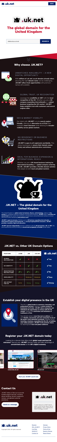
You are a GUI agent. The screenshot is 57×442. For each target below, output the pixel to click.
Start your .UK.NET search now (28, 377)
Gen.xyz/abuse (37, 407)
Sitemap (45, 425)
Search (45, 41)
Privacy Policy (47, 427)
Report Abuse (47, 433)
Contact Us (35, 433)
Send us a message (10, 404)
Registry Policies (47, 431)
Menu (52, 3)
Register (34, 425)
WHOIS (34, 431)
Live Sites (34, 429)
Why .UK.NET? (36, 427)
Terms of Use (46, 429)
